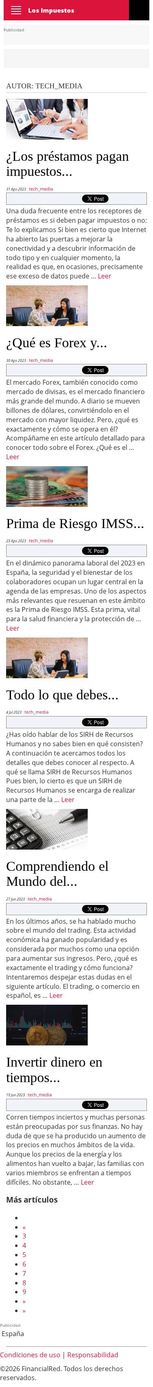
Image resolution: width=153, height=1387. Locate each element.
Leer (104, 276)
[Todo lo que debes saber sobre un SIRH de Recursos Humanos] (47, 657)
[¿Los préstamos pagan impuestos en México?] (47, 118)
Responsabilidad (92, 1354)
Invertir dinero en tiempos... (54, 1069)
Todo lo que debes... (62, 694)
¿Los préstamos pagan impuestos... (67, 164)
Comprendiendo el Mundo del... (57, 874)
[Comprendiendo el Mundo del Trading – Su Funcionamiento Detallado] (47, 828)
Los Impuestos (51, 10)
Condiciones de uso (30, 1354)
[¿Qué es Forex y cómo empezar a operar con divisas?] (47, 304)
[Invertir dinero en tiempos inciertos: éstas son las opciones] (47, 1024)
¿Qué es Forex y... (56, 342)
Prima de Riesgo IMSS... (75, 523)
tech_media (41, 189)
